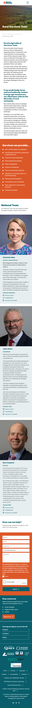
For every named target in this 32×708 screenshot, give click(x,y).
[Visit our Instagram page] (16, 703)
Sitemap (24, 674)
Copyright (22, 670)
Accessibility (14, 674)
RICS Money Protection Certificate (14, 681)
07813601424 (9, 411)
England (5, 629)
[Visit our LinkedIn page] (13, 703)
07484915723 (9, 298)
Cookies (4, 674)
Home (3, 34)
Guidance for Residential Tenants (14, 678)
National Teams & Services (14, 34)
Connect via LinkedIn (11, 300)
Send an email (9, 295)
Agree (6, 576)
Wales (4, 637)
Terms (5, 670)
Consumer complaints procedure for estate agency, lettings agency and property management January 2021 (16, 696)
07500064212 (9, 510)
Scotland (5, 633)
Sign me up (7, 616)
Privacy (13, 670)
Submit (15, 589)
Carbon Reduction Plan (14, 685)
